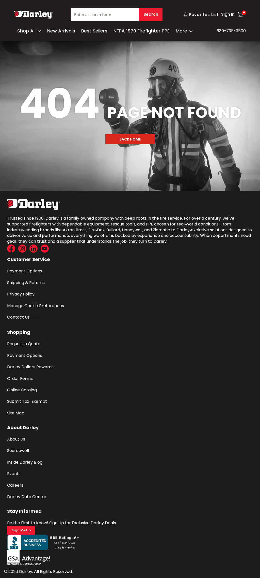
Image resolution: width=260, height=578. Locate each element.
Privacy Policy (21, 294)
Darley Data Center (26, 497)
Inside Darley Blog (24, 462)
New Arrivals (61, 31)
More (181, 31)
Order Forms (20, 378)
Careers (15, 485)
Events (14, 474)
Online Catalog (22, 390)
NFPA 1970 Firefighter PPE (141, 31)
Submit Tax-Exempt (27, 401)
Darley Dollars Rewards (30, 367)
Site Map (15, 413)
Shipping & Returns (26, 283)
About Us (16, 439)
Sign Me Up (21, 530)
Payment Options (24, 271)
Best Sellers (94, 31)
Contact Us (18, 317)
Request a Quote (23, 344)
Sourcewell (18, 450)
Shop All (26, 31)
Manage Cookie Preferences (35, 306)
